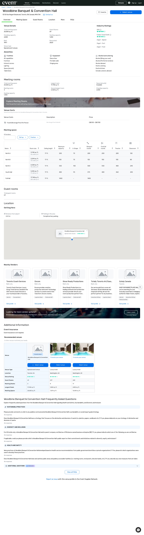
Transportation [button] (16, 297)
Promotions (36, 3)
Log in (140, 3)
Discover (56, 3)
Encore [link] (37, 281)
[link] (17, 274)
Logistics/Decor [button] (39, 297)
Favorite (103, 12)
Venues (27, 3)
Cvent (3, 7)
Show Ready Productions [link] (73, 281)
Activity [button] (8, 297)
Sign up (134, 3)
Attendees (7, 134)
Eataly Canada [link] (125, 281)
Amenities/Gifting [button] (95, 297)
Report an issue (52, 479)
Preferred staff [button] (48, 297)
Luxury (63, 3)
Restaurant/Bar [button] (123, 299)
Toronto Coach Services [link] (16, 281)
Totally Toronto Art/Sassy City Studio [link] (102, 281)
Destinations (46, 3)
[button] (13, 137)
